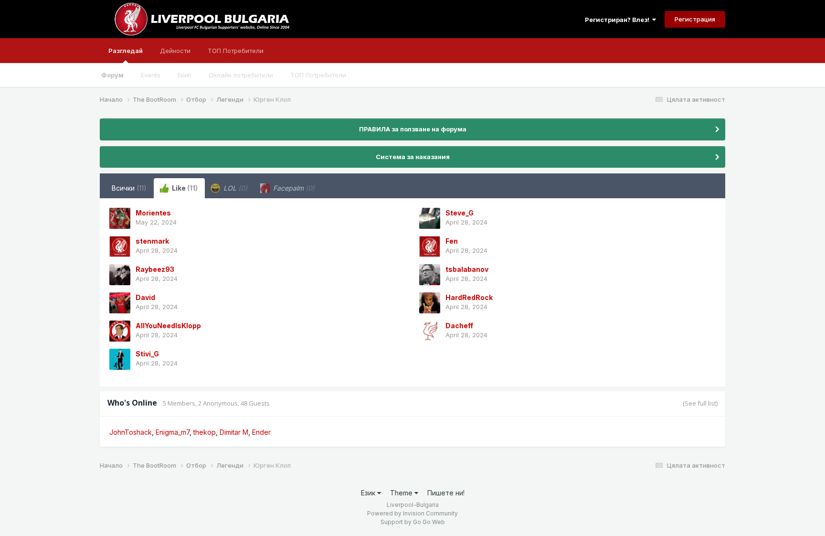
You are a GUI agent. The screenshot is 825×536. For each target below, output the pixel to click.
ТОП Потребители (318, 75)
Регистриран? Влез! (618, 19)
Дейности (175, 50)
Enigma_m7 (173, 432)
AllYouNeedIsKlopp (168, 326)
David (145, 297)
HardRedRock (469, 297)
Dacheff (459, 326)
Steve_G (459, 213)
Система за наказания (413, 157)
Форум (112, 75)
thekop (204, 432)
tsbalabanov (466, 269)
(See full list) (700, 403)
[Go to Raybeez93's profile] (119, 274)
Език (369, 493)
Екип (184, 75)
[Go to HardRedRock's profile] (429, 302)
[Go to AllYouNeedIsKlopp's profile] (119, 331)
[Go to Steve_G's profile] (429, 218)
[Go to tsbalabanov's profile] (429, 274)
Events (150, 75)
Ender (261, 432)
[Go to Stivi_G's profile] (119, 359)
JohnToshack (130, 432)
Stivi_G (147, 354)
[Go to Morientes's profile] (119, 218)
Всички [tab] (129, 188)
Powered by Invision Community (412, 513)
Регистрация (695, 19)
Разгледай (125, 50)
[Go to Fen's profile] (429, 246)
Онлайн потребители (241, 75)
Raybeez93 (155, 269)
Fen (451, 241)
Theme (402, 493)
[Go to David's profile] (119, 302)
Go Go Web (429, 521)
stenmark (152, 241)
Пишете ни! (446, 493)
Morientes (153, 213)
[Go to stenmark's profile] (119, 246)
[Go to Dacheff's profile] (429, 331)
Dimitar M (234, 432)
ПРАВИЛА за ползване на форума (412, 129)
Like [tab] (184, 188)
